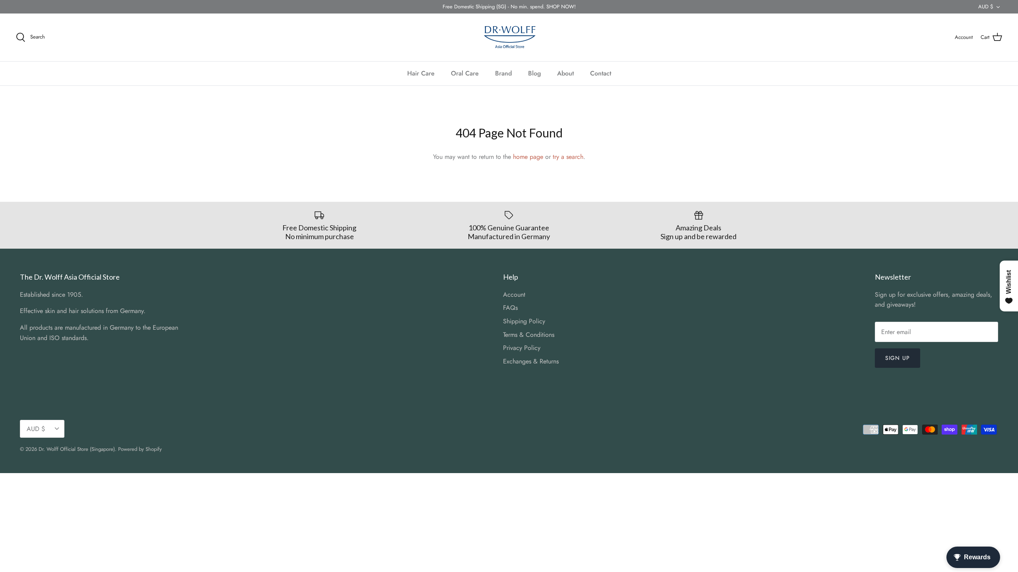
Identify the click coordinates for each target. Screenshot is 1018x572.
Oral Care (465, 73)
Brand (503, 73)
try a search (568, 156)
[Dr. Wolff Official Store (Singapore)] (509, 37)
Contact (600, 73)
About (565, 73)
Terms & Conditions (528, 334)
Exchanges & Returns (531, 361)
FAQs (510, 307)
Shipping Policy (524, 321)
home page (528, 156)
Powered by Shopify (140, 449)
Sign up (897, 358)
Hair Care (421, 73)
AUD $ (985, 6)
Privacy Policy (521, 347)
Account (514, 294)
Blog (534, 73)
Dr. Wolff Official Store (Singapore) (77, 449)
